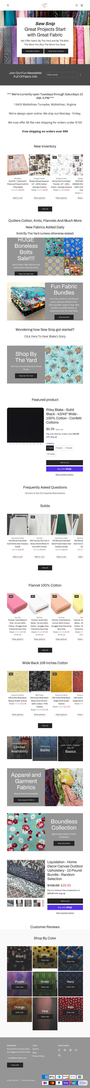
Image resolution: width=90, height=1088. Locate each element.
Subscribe (15, 1065)
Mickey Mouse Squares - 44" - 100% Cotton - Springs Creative (39, 184)
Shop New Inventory (56, 51)
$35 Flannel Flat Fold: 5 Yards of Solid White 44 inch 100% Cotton (39, 544)
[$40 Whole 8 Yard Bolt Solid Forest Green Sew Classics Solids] (61, 524)
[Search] (76, 5)
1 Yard (50, 448)
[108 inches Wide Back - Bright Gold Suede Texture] (61, 681)
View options (39, 198)
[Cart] (81, 5)
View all (45, 209)
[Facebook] (59, 1050)
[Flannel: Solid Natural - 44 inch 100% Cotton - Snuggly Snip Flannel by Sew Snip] (61, 604)
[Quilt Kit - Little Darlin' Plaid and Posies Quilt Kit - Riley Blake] (17, 165)
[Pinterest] (70, 1050)
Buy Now (45, 758)
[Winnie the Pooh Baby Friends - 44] (61, 165)
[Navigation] (7, 5)
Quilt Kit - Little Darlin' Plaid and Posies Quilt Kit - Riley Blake (17, 184)
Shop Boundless (64, 843)
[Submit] (80, 74)
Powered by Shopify (28, 1080)
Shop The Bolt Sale (26, 274)
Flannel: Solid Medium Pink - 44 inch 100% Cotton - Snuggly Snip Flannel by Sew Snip (17, 624)
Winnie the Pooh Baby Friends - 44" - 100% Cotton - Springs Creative (61, 184)
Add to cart (18, 198)
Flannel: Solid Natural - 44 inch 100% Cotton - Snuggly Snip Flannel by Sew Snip (61, 624)
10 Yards (51, 454)
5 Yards (68, 448)
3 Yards (59, 448)
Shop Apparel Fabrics (26, 800)
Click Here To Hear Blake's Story (45, 336)
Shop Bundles (64, 317)
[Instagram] (64, 1050)
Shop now (19, 961)
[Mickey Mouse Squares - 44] (39, 165)
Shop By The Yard (26, 376)
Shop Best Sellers (32, 51)
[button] (9, 176)
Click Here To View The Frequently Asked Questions (45, 493)
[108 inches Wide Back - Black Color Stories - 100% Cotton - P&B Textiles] (39, 681)
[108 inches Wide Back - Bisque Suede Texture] (17, 681)
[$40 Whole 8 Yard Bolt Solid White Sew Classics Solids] (17, 524)
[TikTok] (59, 1055)
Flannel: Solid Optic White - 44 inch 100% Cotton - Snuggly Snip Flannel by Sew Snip (39, 624)
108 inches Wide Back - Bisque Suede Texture (17, 699)
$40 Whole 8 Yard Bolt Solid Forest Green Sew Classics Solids (61, 544)
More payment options (64, 474)
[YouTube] (76, 1050)
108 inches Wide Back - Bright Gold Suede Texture (61, 701)
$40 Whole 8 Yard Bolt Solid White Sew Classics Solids (17, 544)
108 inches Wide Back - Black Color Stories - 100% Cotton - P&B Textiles (39, 702)
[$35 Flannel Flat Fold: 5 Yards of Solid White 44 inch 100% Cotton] (39, 524)
